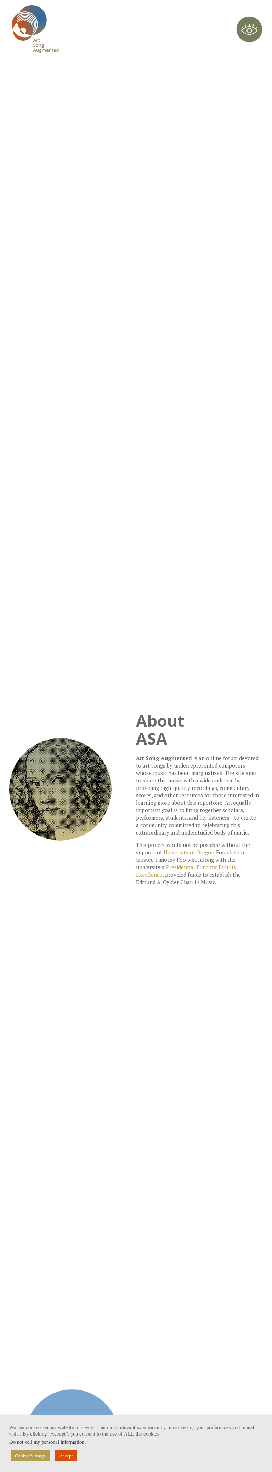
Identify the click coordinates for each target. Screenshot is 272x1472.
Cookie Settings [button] (30, 1456)
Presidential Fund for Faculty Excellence (186, 871)
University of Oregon (189, 852)
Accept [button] (66, 1456)
